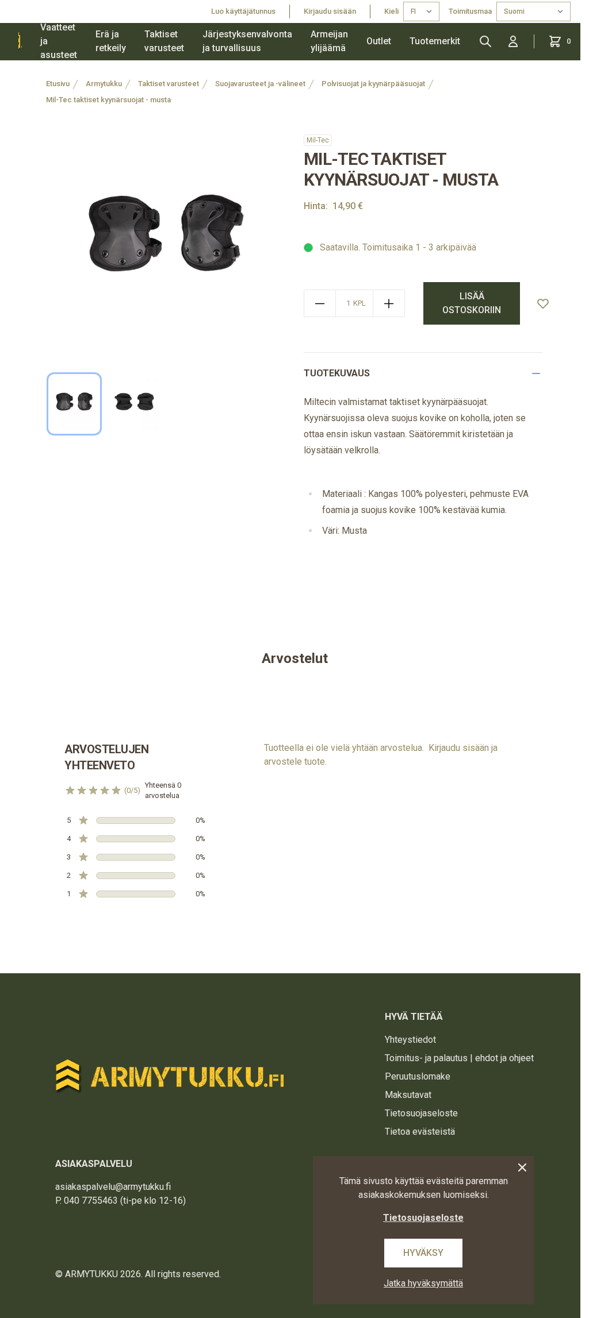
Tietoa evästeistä (420, 1131)
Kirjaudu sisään (330, 11)
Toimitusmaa (470, 11)
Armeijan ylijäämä (329, 41)
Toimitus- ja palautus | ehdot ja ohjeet (459, 1058)
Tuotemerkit (435, 41)
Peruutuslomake (417, 1076)
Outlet (378, 41)
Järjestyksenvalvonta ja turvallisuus (247, 41)
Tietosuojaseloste (421, 1113)
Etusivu (58, 83)
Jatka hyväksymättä (423, 1283)
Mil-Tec (318, 140)
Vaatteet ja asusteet (58, 41)
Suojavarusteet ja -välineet (260, 83)
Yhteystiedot (410, 1039)
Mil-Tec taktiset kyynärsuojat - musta (108, 99)
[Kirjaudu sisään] (513, 41)
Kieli (391, 11)
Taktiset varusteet (164, 41)
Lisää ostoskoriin (471, 303)
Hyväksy (423, 1252)
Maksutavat (408, 1094)
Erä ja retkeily (110, 41)
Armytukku (104, 83)
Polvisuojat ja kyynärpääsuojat (373, 83)
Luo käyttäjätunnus (243, 11)
